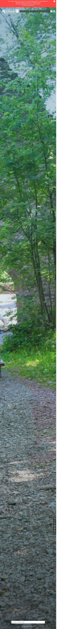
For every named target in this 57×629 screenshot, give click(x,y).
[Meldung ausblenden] (54, 1)
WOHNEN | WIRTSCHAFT (44, 11)
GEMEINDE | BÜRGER (24, 11)
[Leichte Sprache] (54, 525)
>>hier (34, 4)
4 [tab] (30, 626)
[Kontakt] (54, 530)
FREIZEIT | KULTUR (34, 11)
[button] (54, 11)
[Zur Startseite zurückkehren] (10, 9)
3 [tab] (29, 626)
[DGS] (54, 528)
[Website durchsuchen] (51, 11)
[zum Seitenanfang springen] (54, 520)
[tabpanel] (28, 318)
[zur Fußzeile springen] (54, 533)
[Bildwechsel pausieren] (25, 626)
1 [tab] (26, 626)
